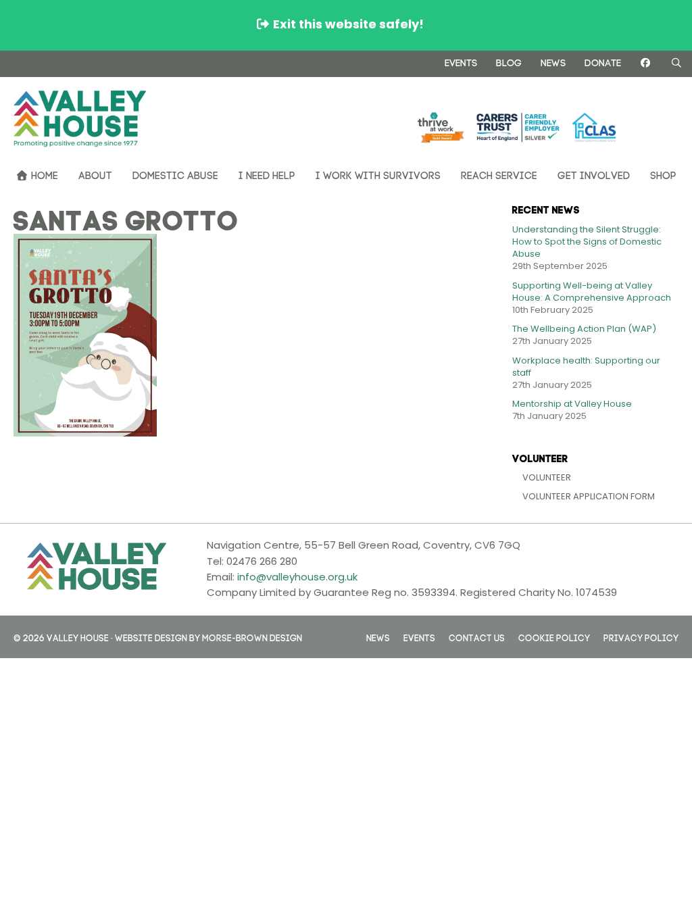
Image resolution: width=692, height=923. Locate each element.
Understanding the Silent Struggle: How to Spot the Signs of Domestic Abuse (587, 241)
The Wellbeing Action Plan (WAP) (584, 328)
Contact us (477, 636)
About (95, 174)
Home (43, 174)
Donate (603, 61)
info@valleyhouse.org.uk (297, 577)
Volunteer (546, 477)
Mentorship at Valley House (572, 403)
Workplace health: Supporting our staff (586, 366)
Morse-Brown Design (252, 636)
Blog (509, 61)
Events (461, 61)
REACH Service (499, 174)
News (553, 61)
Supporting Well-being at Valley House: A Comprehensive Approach (591, 291)
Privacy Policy (640, 636)
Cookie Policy (554, 636)
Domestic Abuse (175, 174)
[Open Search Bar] (676, 62)
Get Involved (594, 174)
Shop (663, 174)
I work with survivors (378, 174)
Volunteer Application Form (588, 496)
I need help (267, 174)
